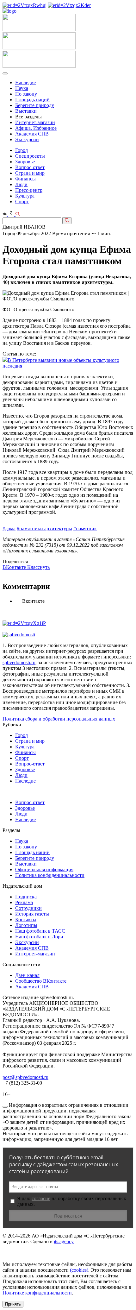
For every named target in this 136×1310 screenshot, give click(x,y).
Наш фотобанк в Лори (39, 936)
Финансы (25, 178)
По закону (26, 94)
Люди (21, 184)
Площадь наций (32, 99)
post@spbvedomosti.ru (25, 1077)
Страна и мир (30, 173)
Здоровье (25, 161)
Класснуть (38, 567)
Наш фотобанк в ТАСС (40, 931)
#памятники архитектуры (44, 528)
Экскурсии (27, 139)
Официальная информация (44, 869)
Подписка (26, 896)
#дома (9, 528)
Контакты (25, 919)
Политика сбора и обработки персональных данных (59, 718)
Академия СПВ (32, 133)
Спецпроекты (30, 156)
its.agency (64, 1241)
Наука (21, 88)
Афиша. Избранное (36, 128)
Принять (13, 1304)
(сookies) (79, 1270)
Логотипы (26, 925)
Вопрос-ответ (30, 167)
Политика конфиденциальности (49, 875)
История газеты (32, 913)
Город (21, 150)
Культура (24, 195)
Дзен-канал (27, 975)
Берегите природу (34, 105)
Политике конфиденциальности (37, 1292)
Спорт (22, 201)
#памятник (85, 528)
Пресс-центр (28, 190)
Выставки (26, 111)
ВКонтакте (15, 567)
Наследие (25, 82)
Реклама (24, 902)
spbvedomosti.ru (19, 662)
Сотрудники (28, 908)
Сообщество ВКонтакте (40, 981)
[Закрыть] (5, 1107)
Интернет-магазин (35, 122)
